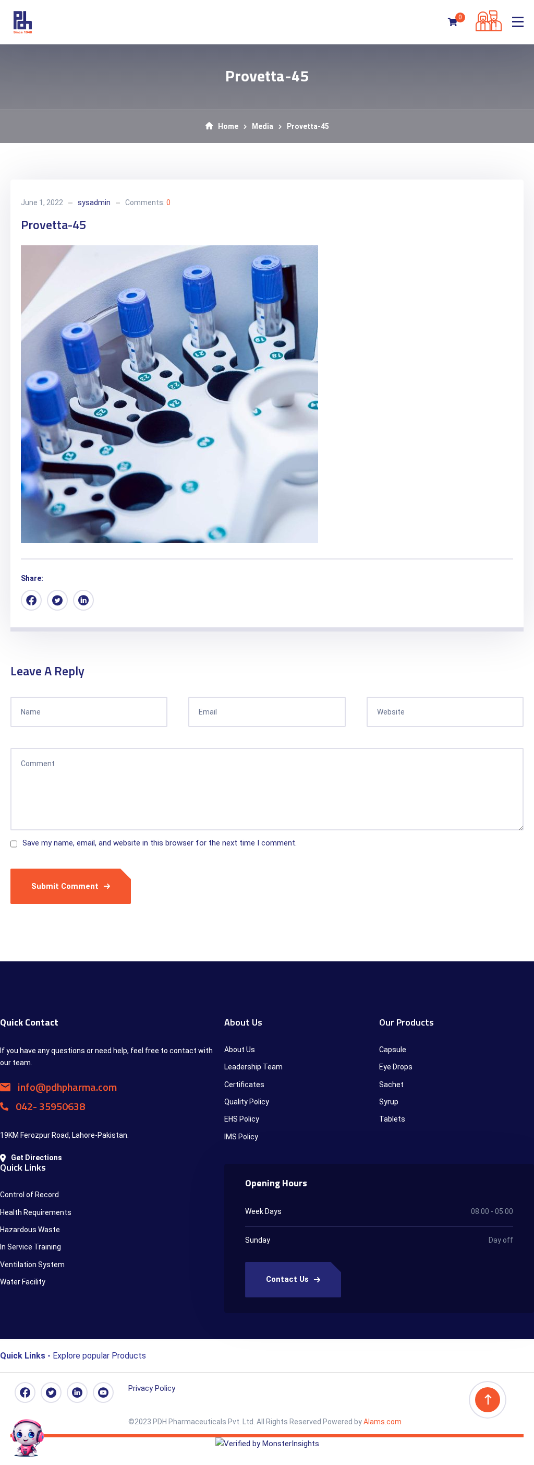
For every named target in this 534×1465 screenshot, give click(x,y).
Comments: (148, 202)
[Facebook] (31, 600)
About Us (243, 1022)
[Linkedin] (83, 600)
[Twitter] (57, 600)
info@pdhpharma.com (66, 1087)
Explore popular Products (73, 1356)
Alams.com (382, 1422)
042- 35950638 (49, 1106)
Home (228, 126)
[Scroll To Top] (487, 1400)
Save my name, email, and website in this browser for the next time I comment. (159, 843)
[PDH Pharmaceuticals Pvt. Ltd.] (22, 22)
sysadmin (94, 202)
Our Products (406, 1022)
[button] (267, 1353)
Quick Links (23, 1167)
